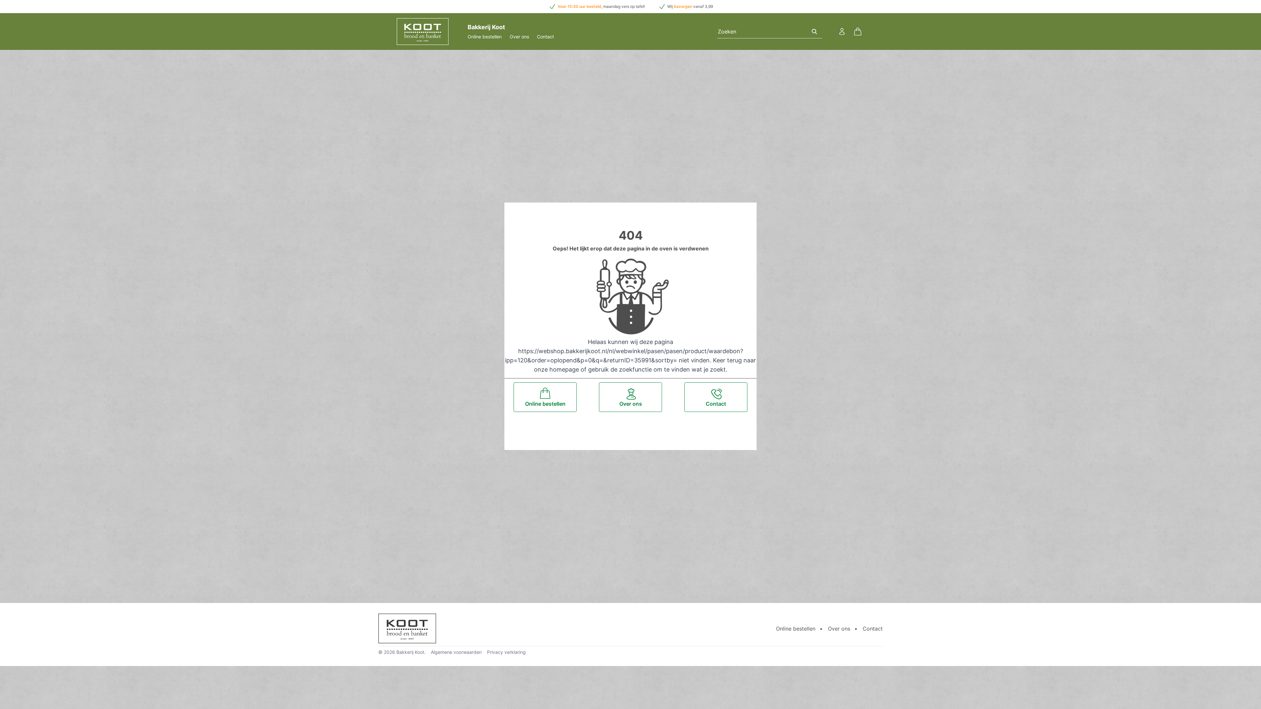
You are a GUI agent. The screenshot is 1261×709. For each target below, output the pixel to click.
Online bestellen (485, 36)
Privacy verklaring (506, 652)
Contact (545, 36)
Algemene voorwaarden (456, 652)
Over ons (519, 36)
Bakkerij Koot (410, 652)
